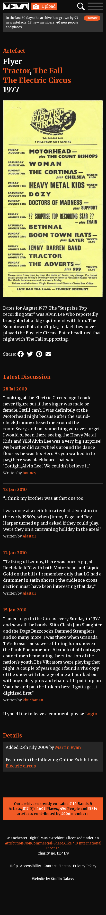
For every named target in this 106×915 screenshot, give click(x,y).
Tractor (16, 70)
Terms (64, 866)
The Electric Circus (37, 80)
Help (14, 866)
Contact (50, 866)
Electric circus (21, 765)
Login (91, 713)
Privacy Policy (84, 866)
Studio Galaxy (62, 879)
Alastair (29, 536)
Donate (92, 18)
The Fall (48, 70)
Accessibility (30, 866)
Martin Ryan (68, 747)
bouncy (29, 473)
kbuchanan (33, 700)
